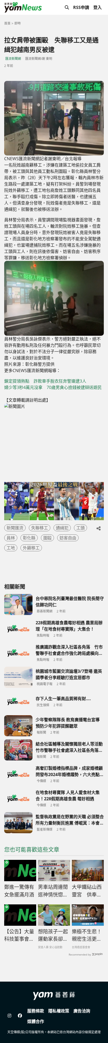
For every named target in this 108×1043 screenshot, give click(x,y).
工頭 (80, 528)
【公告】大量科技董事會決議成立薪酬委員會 (19, 935)
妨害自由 (68, 538)
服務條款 (35, 1011)
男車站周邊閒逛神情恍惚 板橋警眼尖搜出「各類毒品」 (53, 891)
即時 (17, 23)
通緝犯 (62, 528)
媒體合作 (35, 1021)
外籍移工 (31, 548)
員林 (11, 538)
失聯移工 (39, 528)
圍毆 (47, 538)
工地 (11, 548)
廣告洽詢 (81, 1011)
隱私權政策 (58, 1011)
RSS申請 (81, 7)
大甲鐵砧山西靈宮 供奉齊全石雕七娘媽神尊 (87, 891)
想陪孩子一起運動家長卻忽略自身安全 (53, 935)
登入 (97, 7)
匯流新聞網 (13, 58)
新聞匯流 (15, 528)
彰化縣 (29, 538)
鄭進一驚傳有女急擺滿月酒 (19, 891)
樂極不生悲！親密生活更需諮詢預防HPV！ (87, 935)
